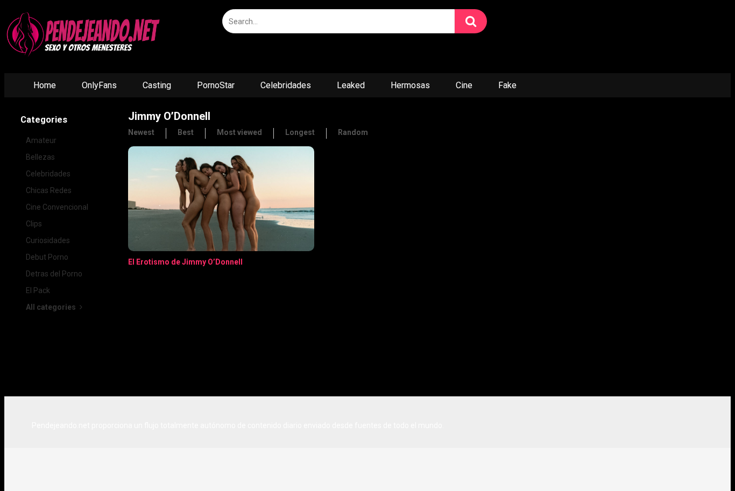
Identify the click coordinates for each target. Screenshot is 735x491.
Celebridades (285, 85)
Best (186, 132)
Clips (34, 223)
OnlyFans (99, 85)
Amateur (41, 140)
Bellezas (40, 157)
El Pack (38, 290)
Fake (507, 85)
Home (44, 85)
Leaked (351, 85)
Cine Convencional (57, 207)
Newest (141, 132)
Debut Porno (47, 257)
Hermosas (410, 85)
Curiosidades (48, 240)
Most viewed (239, 132)
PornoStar (216, 85)
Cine (464, 85)
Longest (300, 132)
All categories (51, 307)
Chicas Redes (49, 190)
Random (353, 132)
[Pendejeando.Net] (85, 36)
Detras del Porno (54, 273)
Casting (157, 85)
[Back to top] (698, 458)
